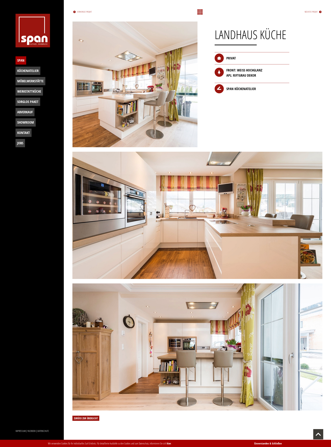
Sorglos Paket (27, 101)
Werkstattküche (29, 91)
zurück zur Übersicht (86, 418)
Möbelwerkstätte (30, 81)
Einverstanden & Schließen (268, 443)
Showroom (25, 122)
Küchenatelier (28, 70)
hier (169, 443)
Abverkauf (25, 112)
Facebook (31, 431)
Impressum (21, 431)
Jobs (20, 143)
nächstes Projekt (311, 11)
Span (20, 60)
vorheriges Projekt (84, 11)
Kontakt (23, 132)
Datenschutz (43, 431)
